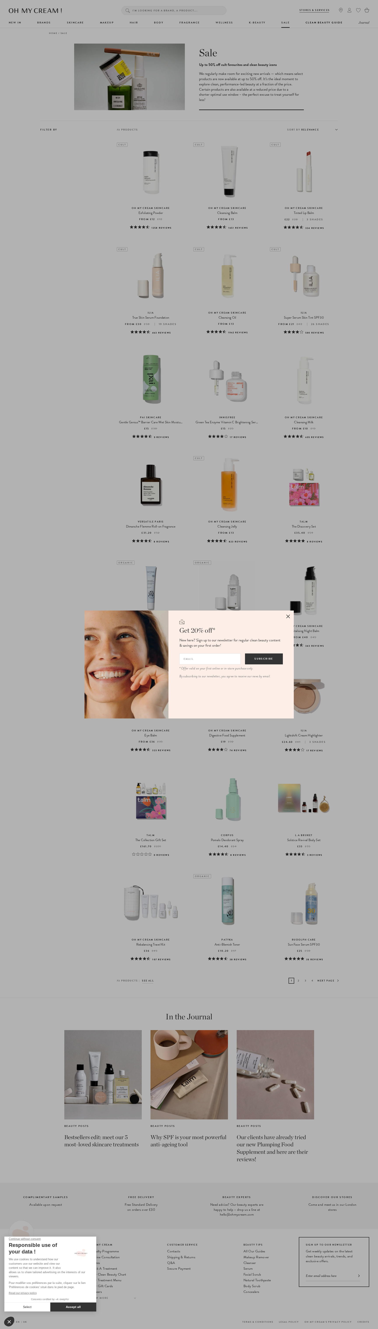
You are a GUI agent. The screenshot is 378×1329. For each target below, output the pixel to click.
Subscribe (263, 659)
